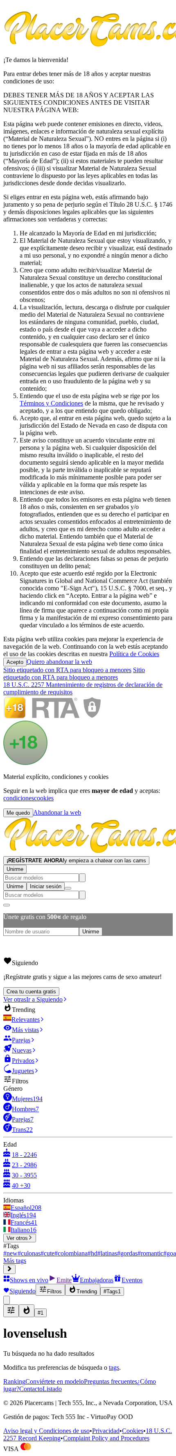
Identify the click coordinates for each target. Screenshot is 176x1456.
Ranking (14, 1381)
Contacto (31, 1388)
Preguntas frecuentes (110, 1381)
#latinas (107, 1253)
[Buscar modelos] (82, 877)
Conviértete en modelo (54, 1381)
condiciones (18, 798)
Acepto (15, 662)
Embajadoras (96, 1279)
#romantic (150, 1253)
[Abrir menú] (68, 888)
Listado (52, 1388)
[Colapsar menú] (9, 1269)
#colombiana (71, 1253)
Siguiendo (22, 1291)
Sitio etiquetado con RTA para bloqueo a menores (67, 669)
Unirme (15, 869)
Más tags (14, 1260)
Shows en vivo (29, 1279)
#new (10, 1253)
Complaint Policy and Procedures (106, 1438)
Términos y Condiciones (51, 403)
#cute (47, 1253)
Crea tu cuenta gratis (31, 991)
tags (114, 1367)
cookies (44, 798)
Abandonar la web (57, 812)
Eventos (132, 1279)
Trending (87, 1291)
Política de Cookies (134, 653)
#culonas (29, 1253)
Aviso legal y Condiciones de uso (46, 1430)
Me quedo (18, 813)
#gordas (127, 1253)
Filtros (54, 1291)
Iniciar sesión (45, 886)
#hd (92, 1253)
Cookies (132, 1430)
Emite (64, 1279)
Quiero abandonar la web (59, 661)
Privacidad (106, 1430)
